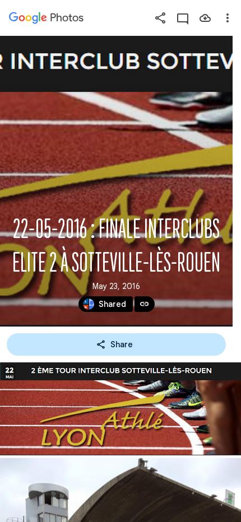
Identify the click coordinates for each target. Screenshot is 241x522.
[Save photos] (205, 18)
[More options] (227, 18)
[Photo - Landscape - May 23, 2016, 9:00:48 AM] (120, 408)
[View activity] (183, 18)
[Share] (160, 18)
